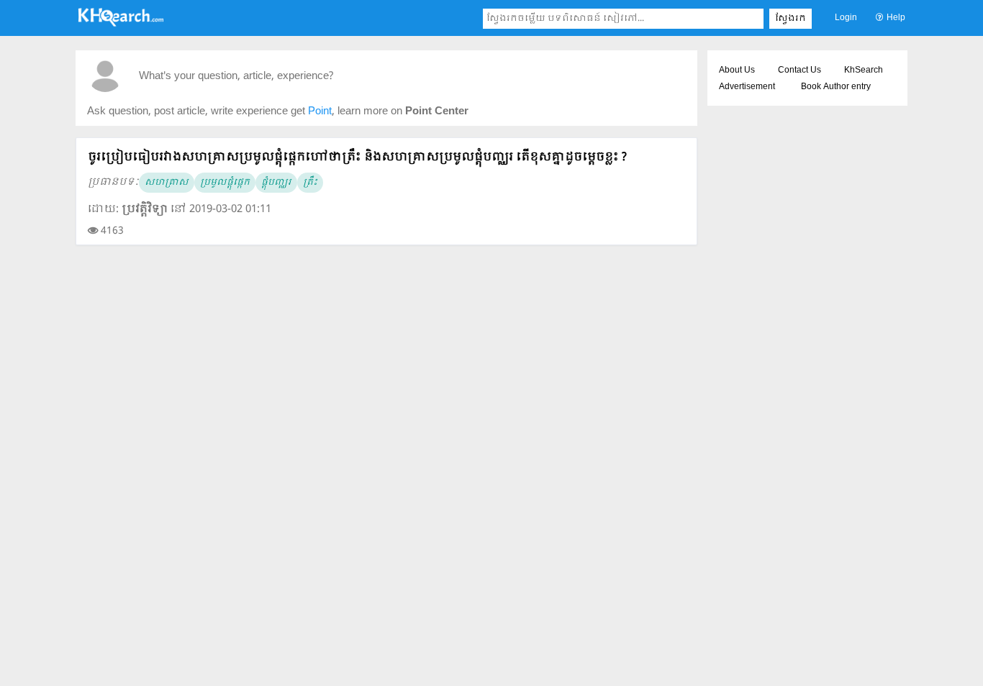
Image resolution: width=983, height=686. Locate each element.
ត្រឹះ (310, 182)
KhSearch (863, 70)
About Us (737, 70)
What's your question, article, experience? (236, 77)
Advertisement (747, 87)
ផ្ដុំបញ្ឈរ (276, 182)
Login (846, 18)
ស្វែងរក (790, 19)
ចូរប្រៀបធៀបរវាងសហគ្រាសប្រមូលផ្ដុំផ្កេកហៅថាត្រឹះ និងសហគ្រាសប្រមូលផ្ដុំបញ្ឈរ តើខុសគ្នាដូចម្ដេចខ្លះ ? (357, 157)
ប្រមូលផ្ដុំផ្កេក (225, 182)
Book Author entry (836, 87)
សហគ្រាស (167, 182)
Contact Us (799, 70)
